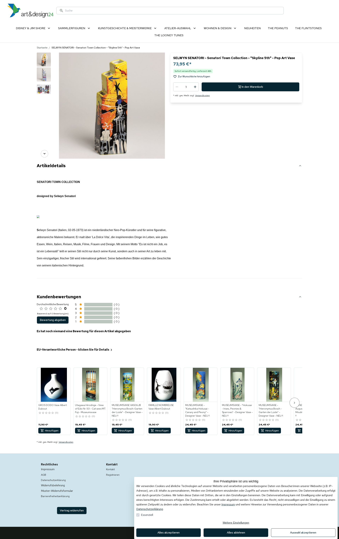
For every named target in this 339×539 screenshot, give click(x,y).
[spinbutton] (186, 87)
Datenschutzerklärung (149, 509)
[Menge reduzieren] (176, 87)
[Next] (44, 153)
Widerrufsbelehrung (53, 485)
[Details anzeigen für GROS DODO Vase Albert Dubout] (54, 385)
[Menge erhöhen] (195, 87)
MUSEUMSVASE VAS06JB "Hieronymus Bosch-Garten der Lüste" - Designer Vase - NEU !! (127, 410)
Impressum (228, 504)
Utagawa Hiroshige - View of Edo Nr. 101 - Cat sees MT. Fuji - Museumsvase (90, 408)
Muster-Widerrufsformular (57, 491)
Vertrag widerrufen (72, 510)
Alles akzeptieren (168, 532)
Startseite (42, 47)
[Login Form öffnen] (316, 10)
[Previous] (44, 57)
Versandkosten (202, 95)
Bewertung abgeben (53, 320)
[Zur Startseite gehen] (30, 11)
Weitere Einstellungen (236, 522)
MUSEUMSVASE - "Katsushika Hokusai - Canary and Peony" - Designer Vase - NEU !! (197, 410)
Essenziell (147, 515)
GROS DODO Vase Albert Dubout (52, 406)
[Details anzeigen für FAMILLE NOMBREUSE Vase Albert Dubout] (164, 385)
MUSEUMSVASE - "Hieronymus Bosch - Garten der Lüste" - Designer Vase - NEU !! (271, 410)
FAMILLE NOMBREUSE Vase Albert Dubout (161, 406)
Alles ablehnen (236, 532)
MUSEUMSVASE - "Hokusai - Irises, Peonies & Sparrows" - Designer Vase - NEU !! (237, 410)
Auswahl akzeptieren (303, 532)
